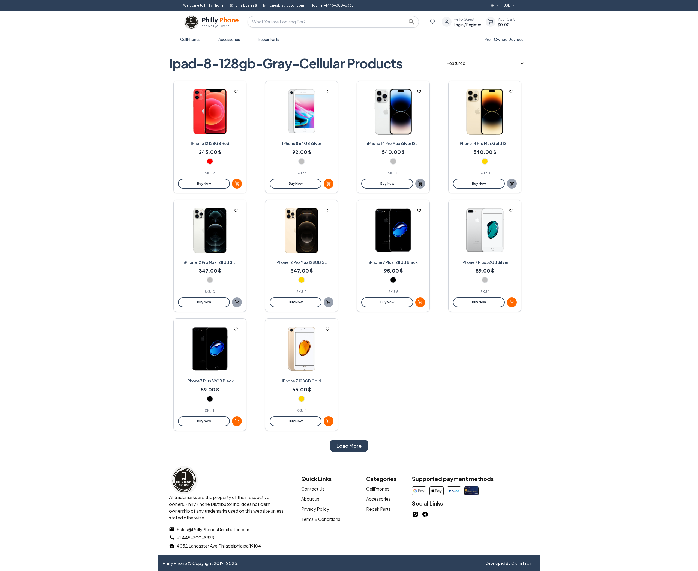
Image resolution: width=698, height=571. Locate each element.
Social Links (427, 503)
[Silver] (301, 161)
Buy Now (204, 183)
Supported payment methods (453, 478)
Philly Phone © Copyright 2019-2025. (201, 563)
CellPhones (377, 489)
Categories (381, 478)
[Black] (393, 280)
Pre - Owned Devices (504, 39)
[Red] (210, 161)
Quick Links (316, 478)
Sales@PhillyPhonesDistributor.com (213, 529)
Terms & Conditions (320, 519)
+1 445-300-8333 (195, 537)
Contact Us (312, 489)
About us (310, 499)
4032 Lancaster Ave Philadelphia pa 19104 (219, 546)
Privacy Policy (315, 509)
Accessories (378, 499)
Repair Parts (378, 509)
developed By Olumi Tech (508, 563)
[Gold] (485, 161)
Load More (349, 446)
